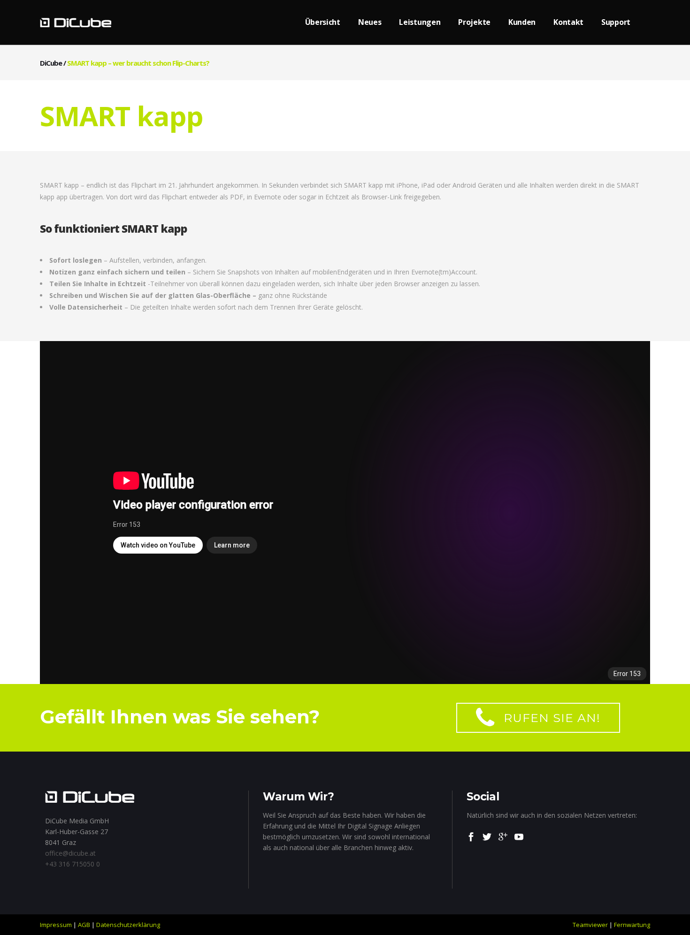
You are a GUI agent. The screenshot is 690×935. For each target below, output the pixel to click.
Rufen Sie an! (552, 718)
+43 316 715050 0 (72, 863)
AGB (84, 924)
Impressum (56, 924)
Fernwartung (632, 924)
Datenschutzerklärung (128, 924)
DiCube (51, 63)
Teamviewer (590, 924)
